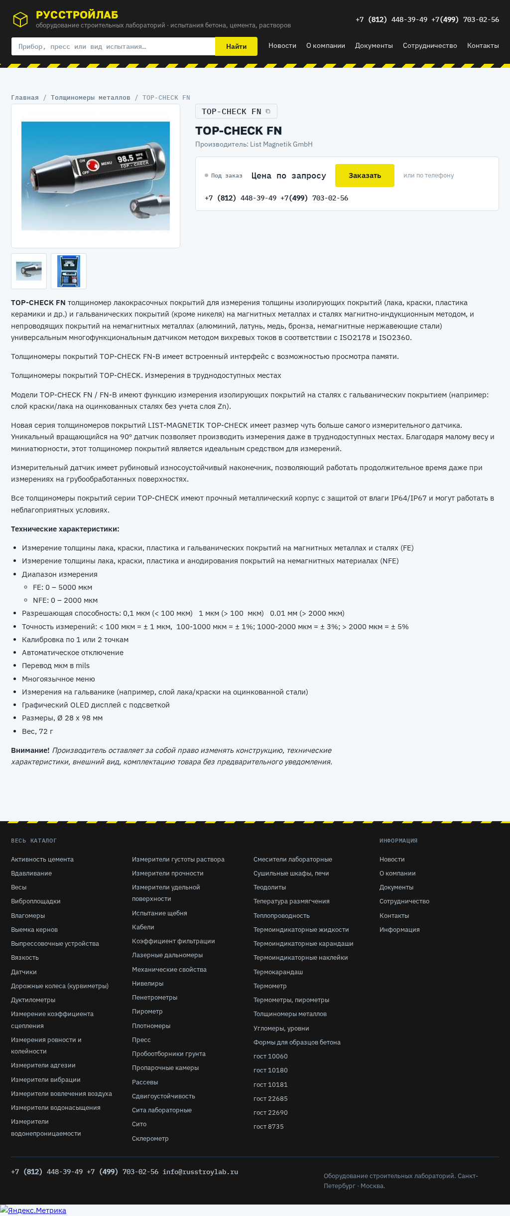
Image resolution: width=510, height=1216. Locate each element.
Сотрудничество (430, 45)
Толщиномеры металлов (90, 97)
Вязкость (25, 957)
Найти (236, 46)
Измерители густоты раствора (178, 859)
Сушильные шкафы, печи (291, 873)
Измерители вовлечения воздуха (61, 1093)
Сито (139, 1124)
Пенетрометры (154, 997)
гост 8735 (269, 1126)
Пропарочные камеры (165, 1067)
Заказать (365, 175)
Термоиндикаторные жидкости (301, 929)
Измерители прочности (168, 873)
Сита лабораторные (162, 1110)
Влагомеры (28, 915)
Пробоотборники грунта (169, 1053)
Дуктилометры (33, 1000)
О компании (325, 45)
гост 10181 (271, 1084)
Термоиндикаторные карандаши (304, 943)
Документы (374, 45)
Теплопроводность (282, 915)
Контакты (483, 45)
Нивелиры (147, 983)
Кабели (143, 927)
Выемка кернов (34, 929)
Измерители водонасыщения (56, 1107)
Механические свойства (169, 969)
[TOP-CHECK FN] (95, 176)
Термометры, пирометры (291, 1000)
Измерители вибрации (46, 1079)
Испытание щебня (159, 913)
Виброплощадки (36, 901)
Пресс (141, 1040)
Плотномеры (151, 1026)
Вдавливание (31, 873)
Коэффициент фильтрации (173, 941)
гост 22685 (271, 1098)
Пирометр (147, 1011)
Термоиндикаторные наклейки (301, 957)
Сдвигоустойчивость (163, 1096)
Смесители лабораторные (293, 859)
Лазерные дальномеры (167, 955)
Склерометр (150, 1138)
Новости (282, 45)
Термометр (270, 986)
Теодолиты (270, 887)
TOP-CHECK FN (231, 111)
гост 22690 (271, 1112)
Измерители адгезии (43, 1065)
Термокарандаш (278, 972)
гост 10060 (271, 1056)
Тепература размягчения (292, 901)
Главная (25, 97)
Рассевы (145, 1082)
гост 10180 (271, 1070)
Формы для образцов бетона (297, 1042)
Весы (18, 887)
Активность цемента (42, 859)
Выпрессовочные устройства (55, 943)
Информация (400, 929)
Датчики (24, 972)
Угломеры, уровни (281, 1028)
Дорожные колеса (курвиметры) (60, 986)
